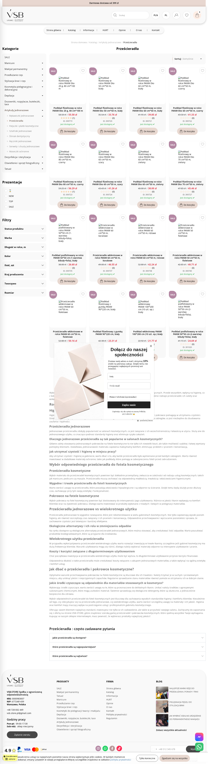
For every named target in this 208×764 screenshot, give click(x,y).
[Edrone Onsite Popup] (104, 382)
